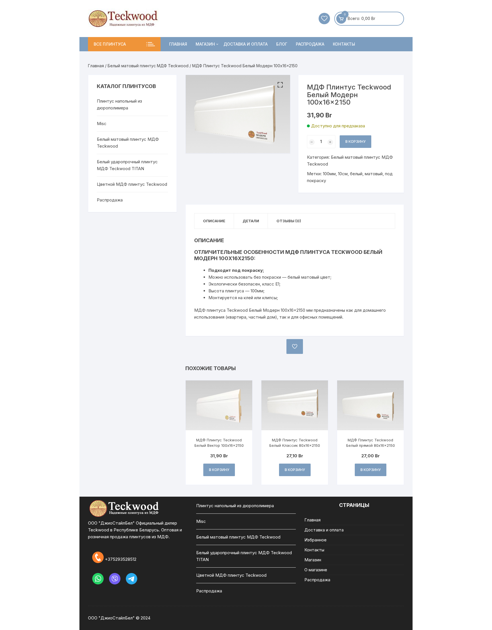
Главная (178, 44)
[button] (280, 85)
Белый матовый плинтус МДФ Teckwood (148, 65)
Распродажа (310, 44)
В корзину (355, 141)
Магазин (205, 44)
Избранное (315, 540)
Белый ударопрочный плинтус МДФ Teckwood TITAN (127, 165)
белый (356, 173)
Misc (101, 123)
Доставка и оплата (246, 44)
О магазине (315, 569)
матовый (374, 173)
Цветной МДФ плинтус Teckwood (132, 184)
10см (343, 173)
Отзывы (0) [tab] (288, 221)
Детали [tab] (251, 221)
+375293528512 (120, 559)
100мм (329, 173)
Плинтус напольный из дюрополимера (119, 104)
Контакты (344, 44)
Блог (281, 44)
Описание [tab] (214, 221)
